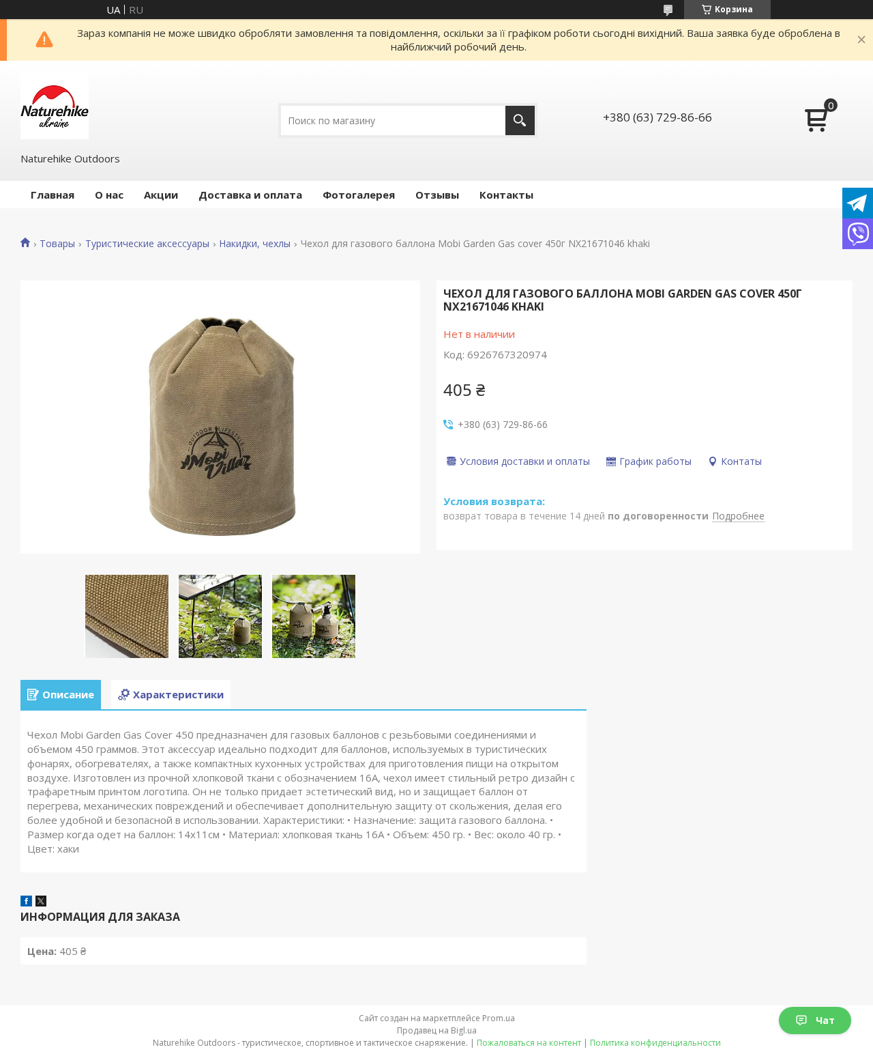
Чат (825, 1020)
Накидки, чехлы (255, 244)
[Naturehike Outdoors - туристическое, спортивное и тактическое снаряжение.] (54, 105)
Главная (52, 194)
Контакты (506, 194)
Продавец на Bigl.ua (437, 1030)
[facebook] (26, 902)
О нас (109, 194)
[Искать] (520, 120)
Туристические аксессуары (147, 244)
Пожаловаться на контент (529, 1042)
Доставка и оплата (250, 194)
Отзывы (437, 194)
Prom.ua (498, 1018)
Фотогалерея (359, 194)
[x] (40, 902)
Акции (161, 194)
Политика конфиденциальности (655, 1042)
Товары (57, 244)
